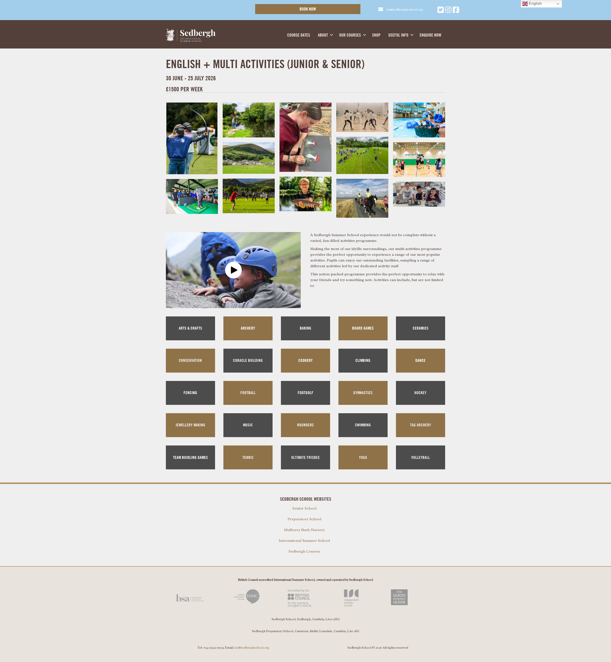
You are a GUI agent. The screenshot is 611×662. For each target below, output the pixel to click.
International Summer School (304, 540)
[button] (331, 35)
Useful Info (398, 35)
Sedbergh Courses (304, 551)
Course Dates (298, 35)
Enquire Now (430, 35)
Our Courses (350, 35)
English (535, 3)
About (323, 35)
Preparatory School (304, 519)
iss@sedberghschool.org (252, 648)
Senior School (304, 508)
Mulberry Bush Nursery (304, 529)
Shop (376, 35)
